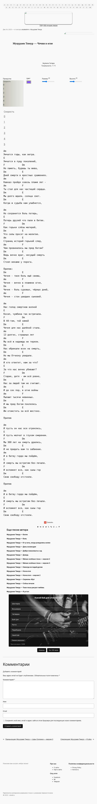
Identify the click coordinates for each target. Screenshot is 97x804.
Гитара (51, 63)
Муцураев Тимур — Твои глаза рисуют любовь (25, 587)
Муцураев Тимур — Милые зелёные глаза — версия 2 (28, 559)
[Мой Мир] (56, 527)
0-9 (90, 7)
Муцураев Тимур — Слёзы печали (20, 583)
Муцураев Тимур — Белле (17, 534)
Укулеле (46, 63)
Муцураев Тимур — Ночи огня (19, 571)
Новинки (42, 650)
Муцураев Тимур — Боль (17, 539)
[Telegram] (46, 527)
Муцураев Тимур (36, 29)
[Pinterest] (59, 527)
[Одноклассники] (43, 527)
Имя (4, 702)
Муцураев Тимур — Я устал (18, 591)
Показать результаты (18, 640)
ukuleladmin (25, 29)
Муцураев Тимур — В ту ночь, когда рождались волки (28, 543)
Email (5, 711)
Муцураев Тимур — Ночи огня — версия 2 (23, 575)
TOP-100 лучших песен (48, 25)
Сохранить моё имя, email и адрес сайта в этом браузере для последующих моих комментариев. (43, 721)
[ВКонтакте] (40, 527)
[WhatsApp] (54, 527)
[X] (48, 527)
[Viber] (51, 527)
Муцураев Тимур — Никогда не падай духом (25, 567)
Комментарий (9, 680)
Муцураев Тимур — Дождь (17, 555)
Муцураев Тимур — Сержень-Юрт (21, 579)
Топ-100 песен (53, 650)
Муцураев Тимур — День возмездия (21, 547)
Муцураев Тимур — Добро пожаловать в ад (24, 551)
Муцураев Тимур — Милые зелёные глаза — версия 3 (28, 563)
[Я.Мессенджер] (38, 527)
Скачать (49, 522)
